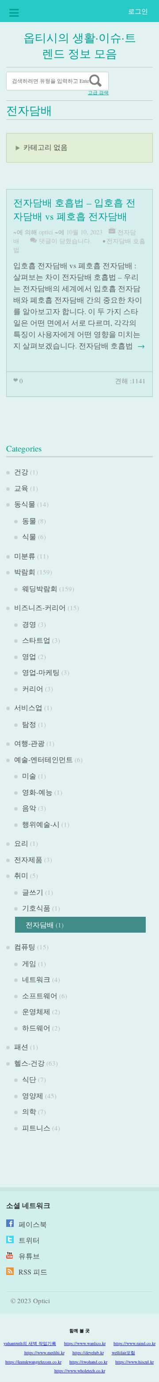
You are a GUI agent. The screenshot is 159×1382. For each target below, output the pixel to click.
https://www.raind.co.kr (134, 1343)
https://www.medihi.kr (44, 1352)
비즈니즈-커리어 (40, 607)
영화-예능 (37, 792)
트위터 (29, 1240)
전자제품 (28, 859)
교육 (21, 488)
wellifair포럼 (123, 1352)
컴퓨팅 (24, 946)
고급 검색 (98, 92)
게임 (29, 963)
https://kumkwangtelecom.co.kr (33, 1362)
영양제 (32, 1095)
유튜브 (29, 1255)
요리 (21, 843)
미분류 (24, 555)
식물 (29, 536)
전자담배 (40, 924)
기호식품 (36, 907)
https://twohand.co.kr (88, 1362)
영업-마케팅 (41, 672)
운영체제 (36, 1011)
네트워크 (36, 979)
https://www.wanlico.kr (85, 1343)
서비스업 (28, 707)
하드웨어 (36, 1027)
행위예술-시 (41, 824)
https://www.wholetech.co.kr (79, 1370)
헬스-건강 (29, 1062)
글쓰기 (32, 892)
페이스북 (33, 1224)
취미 (21, 875)
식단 (29, 1079)
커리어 (32, 688)
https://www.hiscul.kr (134, 1362)
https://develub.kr (88, 1352)
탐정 (29, 724)
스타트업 (36, 640)
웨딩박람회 (39, 588)
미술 (29, 775)
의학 (29, 1111)
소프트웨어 (39, 995)
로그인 (138, 11)
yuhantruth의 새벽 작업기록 (30, 1343)
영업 (29, 656)
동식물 (24, 503)
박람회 (24, 571)
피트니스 (36, 1127)
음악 (29, 807)
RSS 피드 (33, 1271)
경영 (29, 624)
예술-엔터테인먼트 (43, 759)
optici (46, 232)
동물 (29, 520)
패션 (21, 1046)
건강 (21, 471)
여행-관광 (29, 743)
